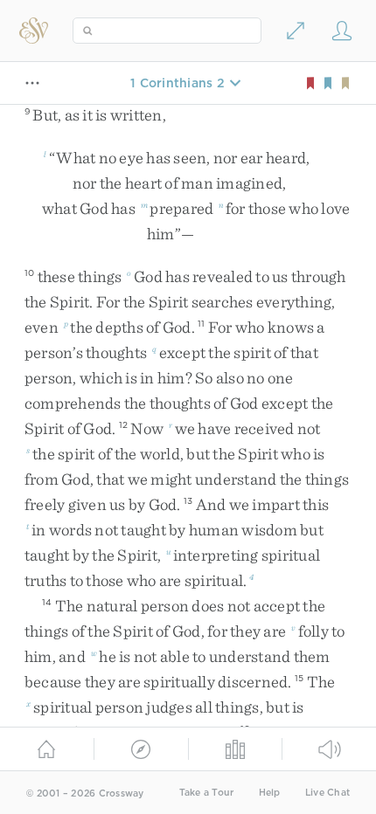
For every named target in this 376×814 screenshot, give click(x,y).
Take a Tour (206, 792)
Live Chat (327, 792)
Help (270, 792)
